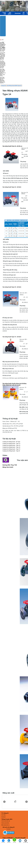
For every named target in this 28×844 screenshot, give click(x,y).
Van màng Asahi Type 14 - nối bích (12, 187)
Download (17, 13)
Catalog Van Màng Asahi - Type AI (11, 451)
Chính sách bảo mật (5, 821)
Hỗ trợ (23, 13)
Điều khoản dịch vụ (5, 825)
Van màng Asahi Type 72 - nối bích (12, 336)
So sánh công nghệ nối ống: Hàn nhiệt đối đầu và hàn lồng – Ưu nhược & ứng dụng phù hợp (3, 64)
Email (20, 842)
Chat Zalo (8, 842)
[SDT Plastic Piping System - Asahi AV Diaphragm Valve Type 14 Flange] (11, 206)
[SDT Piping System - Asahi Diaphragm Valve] (11, 155)
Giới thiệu (3, 814)
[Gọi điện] (14, 839)
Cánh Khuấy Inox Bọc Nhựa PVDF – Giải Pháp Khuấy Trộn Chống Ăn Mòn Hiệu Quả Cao (2, 56)
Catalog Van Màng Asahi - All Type (11, 441)
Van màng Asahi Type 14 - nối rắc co (12, 146)
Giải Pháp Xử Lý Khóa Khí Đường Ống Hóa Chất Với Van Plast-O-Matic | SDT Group (3, 72)
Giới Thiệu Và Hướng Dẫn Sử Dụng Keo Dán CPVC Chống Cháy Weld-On (2, 80)
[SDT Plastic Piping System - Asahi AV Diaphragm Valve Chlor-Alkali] (11, 399)
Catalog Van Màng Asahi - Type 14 (11, 443)
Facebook (9, 829)
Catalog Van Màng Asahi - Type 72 (11, 449)
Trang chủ (4, 13)
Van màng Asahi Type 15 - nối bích (12, 287)
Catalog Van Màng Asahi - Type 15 (11, 445)
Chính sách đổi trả (5, 823)
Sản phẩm (9, 13)
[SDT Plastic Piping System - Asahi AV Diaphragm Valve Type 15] (11, 306)
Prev (4, 802)
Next (26, 802)
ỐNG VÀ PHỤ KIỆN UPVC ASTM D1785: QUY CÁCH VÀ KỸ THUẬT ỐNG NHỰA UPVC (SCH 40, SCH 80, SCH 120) (2, 47)
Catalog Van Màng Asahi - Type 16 (11, 447)
